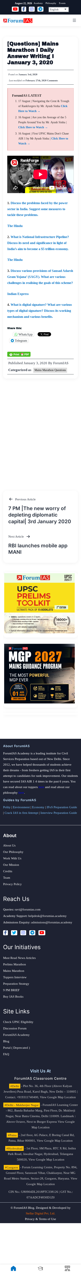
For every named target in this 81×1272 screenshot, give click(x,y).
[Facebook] (5, 932)
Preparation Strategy (16, 983)
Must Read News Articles (19, 958)
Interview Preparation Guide (58, 812)
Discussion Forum (15, 1028)
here (41, 787)
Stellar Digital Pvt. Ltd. (40, 1213)
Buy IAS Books (13, 996)
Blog (6, 1041)
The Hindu (15, 226)
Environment (21, 807)
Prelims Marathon (14, 964)
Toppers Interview (15, 977)
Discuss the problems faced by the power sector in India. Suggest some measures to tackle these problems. (37, 209)
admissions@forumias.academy (51, 922)
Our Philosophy (13, 852)
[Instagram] (23, 932)
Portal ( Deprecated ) (16, 1047)
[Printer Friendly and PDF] (19, 353)
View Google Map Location (58, 1097)
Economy (38, 807)
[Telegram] (32, 932)
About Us (9, 845)
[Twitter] (14, 932)
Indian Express (18, 294)
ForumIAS (60, 363)
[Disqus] (40, 430)
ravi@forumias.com (27, 909)
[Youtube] (41, 932)
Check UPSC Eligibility (18, 1022)
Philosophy (50, 3)
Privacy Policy (12, 884)
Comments (52, 80)
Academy (38, 3)
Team (6, 877)
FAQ (6, 1054)
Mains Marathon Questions (50, 370)
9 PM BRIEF (11, 990)
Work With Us (12, 858)
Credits (7, 871)
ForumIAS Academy (16, 1034)
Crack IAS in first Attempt (21, 812)
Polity (7, 807)
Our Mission (11, 864)
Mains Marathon (13, 970)
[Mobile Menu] (74, 20)
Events (62, 3)
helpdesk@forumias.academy (47, 916)
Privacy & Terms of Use (40, 1219)
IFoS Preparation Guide (62, 807)
